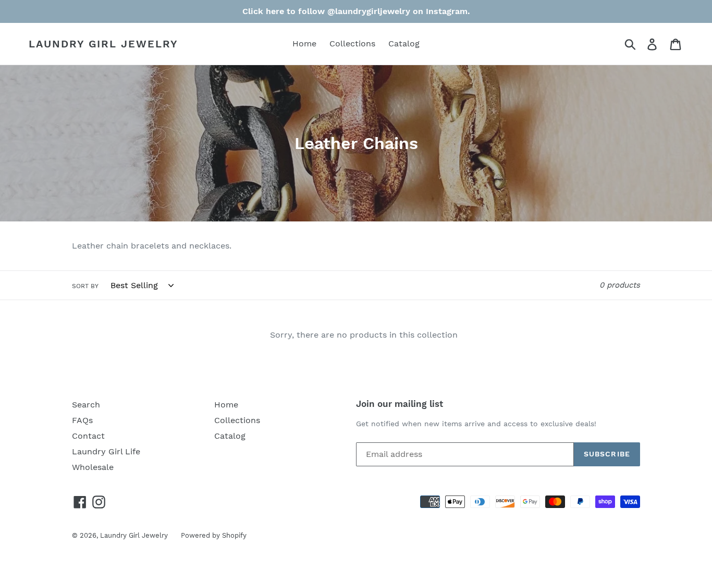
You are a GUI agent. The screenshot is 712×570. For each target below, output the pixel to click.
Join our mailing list (399, 404)
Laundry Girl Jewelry (103, 44)
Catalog (404, 43)
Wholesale (93, 467)
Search (86, 405)
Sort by (85, 286)
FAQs (82, 420)
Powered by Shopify (214, 535)
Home (304, 43)
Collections (352, 43)
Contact (88, 436)
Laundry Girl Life (106, 451)
